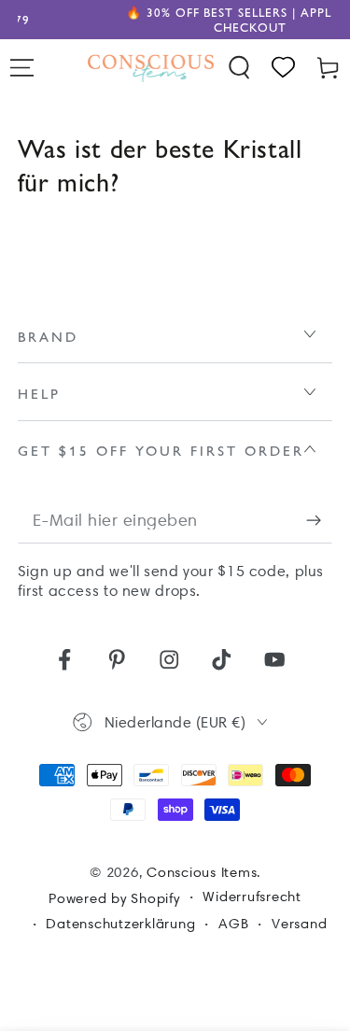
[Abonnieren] (319, 520)
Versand (299, 923)
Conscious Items (202, 872)
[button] (239, 68)
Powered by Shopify (114, 898)
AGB (233, 923)
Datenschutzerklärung (120, 923)
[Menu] (22, 68)
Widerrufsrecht (252, 896)
